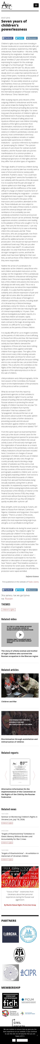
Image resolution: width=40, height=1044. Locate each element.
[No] (37, 1035)
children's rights (8, 609)
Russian (9, 598)
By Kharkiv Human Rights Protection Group (20, 905)
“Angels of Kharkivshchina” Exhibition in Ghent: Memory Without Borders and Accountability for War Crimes (18, 836)
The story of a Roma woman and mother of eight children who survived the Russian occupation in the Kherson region (19, 653)
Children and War (9, 701)
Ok (14, 1040)
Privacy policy (22, 1040)
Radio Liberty (33, 582)
